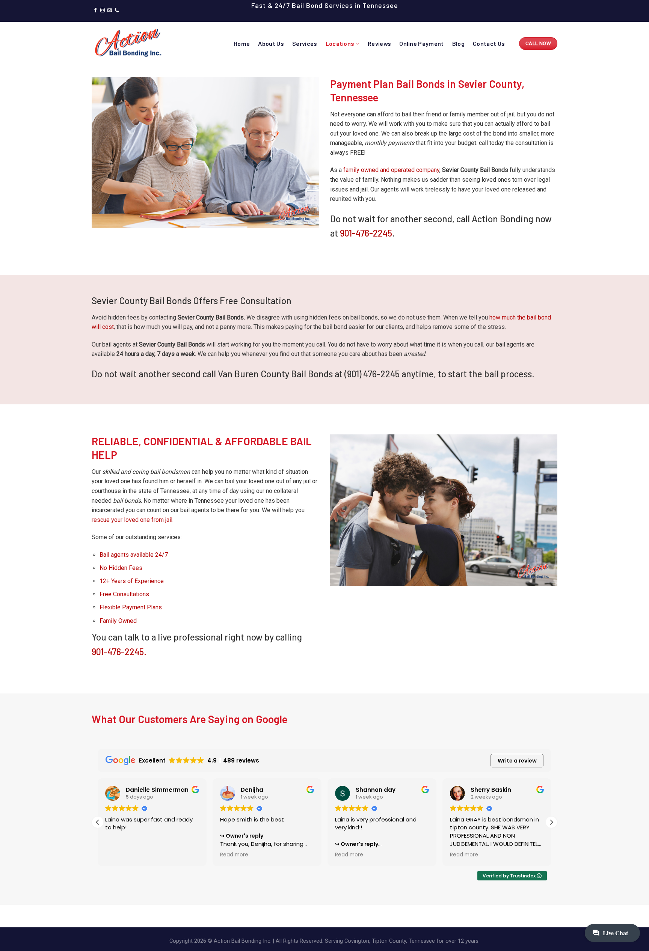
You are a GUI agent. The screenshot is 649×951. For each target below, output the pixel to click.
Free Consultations (124, 594)
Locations (340, 43)
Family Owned (118, 620)
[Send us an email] (109, 10)
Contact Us (489, 43)
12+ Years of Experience (132, 581)
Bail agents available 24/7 (134, 554)
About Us (271, 43)
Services (304, 43)
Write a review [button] (517, 760)
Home (242, 43)
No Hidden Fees (121, 567)
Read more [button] (234, 855)
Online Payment (421, 43)
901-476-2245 (366, 233)
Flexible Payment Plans (131, 607)
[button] (551, 822)
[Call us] (117, 10)
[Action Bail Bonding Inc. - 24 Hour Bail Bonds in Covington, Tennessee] (129, 43)
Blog (458, 43)
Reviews (379, 43)
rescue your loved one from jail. (133, 519)
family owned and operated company (391, 169)
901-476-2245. (119, 651)
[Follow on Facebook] (95, 10)
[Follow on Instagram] (102, 10)
